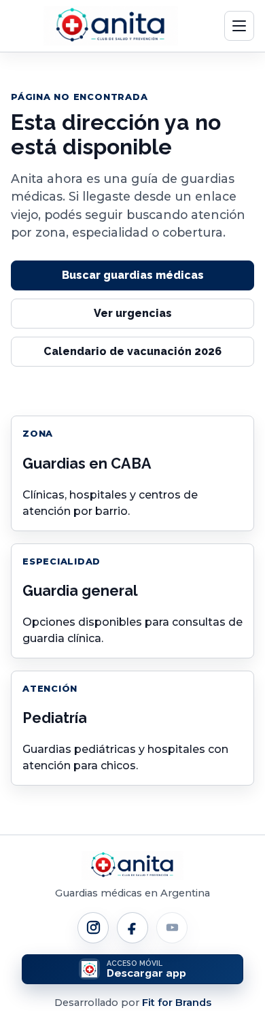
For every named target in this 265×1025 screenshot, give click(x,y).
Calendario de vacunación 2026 (132, 351)
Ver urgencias (133, 313)
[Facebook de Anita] (132, 927)
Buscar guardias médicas (133, 275)
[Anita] (111, 26)
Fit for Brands (176, 1002)
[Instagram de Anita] (93, 927)
